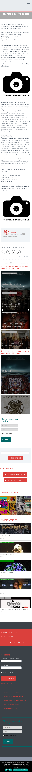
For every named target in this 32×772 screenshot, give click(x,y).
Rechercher (16, 458)
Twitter (3, 252)
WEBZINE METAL (12, 236)
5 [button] (18, 347)
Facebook (8, 252)
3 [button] (15, 347)
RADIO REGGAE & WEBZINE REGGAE (15, 701)
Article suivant (23, 263)
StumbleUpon (19, 252)
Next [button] (28, 310)
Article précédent (8, 263)
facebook (15, 642)
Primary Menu (28, 3)
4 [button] (16, 347)
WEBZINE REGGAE (11, 542)
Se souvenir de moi (8, 672)
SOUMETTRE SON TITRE (10, 633)
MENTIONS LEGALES (9, 636)
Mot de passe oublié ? (7, 684)
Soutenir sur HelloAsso (16, 474)
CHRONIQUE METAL (6, 273)
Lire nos (7, 433)
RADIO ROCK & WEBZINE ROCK (13, 693)
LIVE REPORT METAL (6, 292)
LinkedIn (13, 252)
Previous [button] (2, 310)
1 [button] (12, 347)
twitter (10, 642)
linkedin (19, 642)
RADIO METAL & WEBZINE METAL (14, 697)
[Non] (30, 766)
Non (10, 769)
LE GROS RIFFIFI (3, 497)
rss (23, 642)
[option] (15, 310)
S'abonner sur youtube (16, 480)
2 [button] (13, 347)
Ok (6, 769)
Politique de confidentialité (20, 769)
